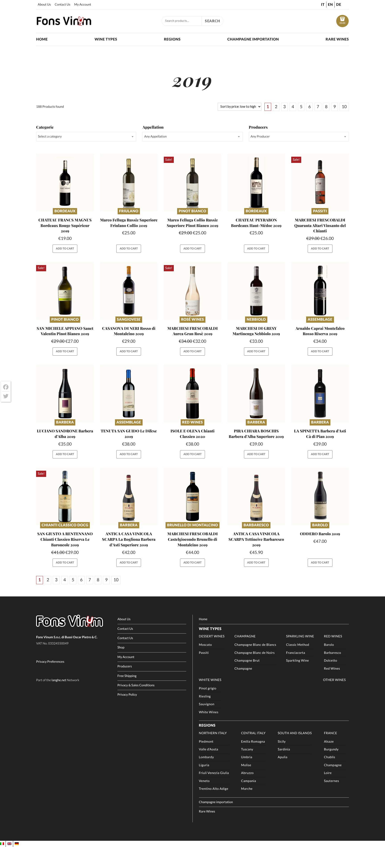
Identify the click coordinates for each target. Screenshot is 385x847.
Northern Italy (213, 733)
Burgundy (331, 749)
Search (212, 21)
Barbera (65, 422)
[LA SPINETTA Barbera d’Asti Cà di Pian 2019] (320, 393)
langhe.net (58, 680)
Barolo (320, 525)
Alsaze (329, 742)
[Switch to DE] (17, 844)
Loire (328, 773)
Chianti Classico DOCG (65, 525)
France (330, 733)
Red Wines (192, 422)
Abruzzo (247, 773)
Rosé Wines (192, 319)
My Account (82, 4)
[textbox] (86, 136)
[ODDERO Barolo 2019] (320, 496)
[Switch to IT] (2, 844)
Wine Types (105, 39)
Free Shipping (127, 676)
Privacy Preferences (50, 662)
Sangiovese (129, 319)
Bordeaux (65, 211)
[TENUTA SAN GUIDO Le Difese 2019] (129, 393)
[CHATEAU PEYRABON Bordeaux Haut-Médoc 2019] (256, 182)
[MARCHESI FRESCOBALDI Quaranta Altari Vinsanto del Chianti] (320, 182)
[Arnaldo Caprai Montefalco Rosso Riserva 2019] (320, 291)
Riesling (205, 696)
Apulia (282, 757)
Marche (247, 789)
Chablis (329, 757)
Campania (248, 781)
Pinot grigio (207, 688)
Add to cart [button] (65, 248)
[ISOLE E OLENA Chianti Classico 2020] (192, 393)
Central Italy (253, 733)
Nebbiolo (256, 319)
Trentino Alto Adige (213, 789)
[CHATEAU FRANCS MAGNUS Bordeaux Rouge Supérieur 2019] (65, 182)
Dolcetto (330, 661)
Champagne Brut (247, 661)
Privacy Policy (127, 695)
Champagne (245, 636)
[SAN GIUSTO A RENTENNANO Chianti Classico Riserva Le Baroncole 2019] (65, 496)
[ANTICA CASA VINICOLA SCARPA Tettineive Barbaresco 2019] (256, 496)
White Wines (210, 680)
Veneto (204, 781)
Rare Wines (337, 39)
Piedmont (206, 742)
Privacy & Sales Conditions (136, 685)
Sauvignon (207, 704)
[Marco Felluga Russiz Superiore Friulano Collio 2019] (129, 182)
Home (42, 39)
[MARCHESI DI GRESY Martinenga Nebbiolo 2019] (256, 291)
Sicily (282, 742)
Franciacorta (295, 653)
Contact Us (62, 4)
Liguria (204, 765)
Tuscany (247, 749)
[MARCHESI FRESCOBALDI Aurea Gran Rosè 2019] (192, 291)
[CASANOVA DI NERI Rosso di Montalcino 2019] (129, 291)
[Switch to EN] (9, 844)
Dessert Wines (212, 636)
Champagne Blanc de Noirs (254, 653)
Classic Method (297, 645)
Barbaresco (256, 525)
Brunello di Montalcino (192, 525)
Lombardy (206, 757)
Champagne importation (253, 39)
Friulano (128, 211)
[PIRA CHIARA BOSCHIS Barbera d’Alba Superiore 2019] (256, 393)
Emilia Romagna (253, 742)
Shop (121, 647)
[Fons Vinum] (64, 24)
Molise (246, 765)
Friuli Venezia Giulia (214, 773)
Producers (124, 666)
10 (344, 106)
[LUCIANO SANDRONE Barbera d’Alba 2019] (65, 393)
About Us (44, 4)
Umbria (246, 757)
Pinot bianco (192, 211)
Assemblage (320, 319)
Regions (172, 39)
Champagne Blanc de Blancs (255, 645)
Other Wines (334, 680)
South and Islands (295, 733)
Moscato (205, 645)
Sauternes (331, 781)
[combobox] (86, 136)
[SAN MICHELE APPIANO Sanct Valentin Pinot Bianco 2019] (65, 291)
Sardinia (284, 749)
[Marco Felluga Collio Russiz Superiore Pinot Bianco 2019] (192, 182)
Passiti (320, 211)
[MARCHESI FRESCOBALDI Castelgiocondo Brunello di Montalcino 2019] (192, 496)
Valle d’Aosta (208, 749)
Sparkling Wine (300, 636)
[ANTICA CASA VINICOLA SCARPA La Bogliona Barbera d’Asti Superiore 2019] (129, 496)
